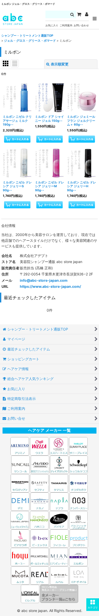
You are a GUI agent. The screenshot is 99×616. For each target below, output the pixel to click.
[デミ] (20, 501)
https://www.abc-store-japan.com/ (50, 286)
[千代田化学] (78, 483)
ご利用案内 (66, 25)
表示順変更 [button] (60, 64)
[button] (92, 604)
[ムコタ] (20, 575)
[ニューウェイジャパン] (19, 519)
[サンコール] (20, 464)
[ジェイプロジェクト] (59, 464)
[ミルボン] (78, 556)
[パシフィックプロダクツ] (78, 519)
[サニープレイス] (78, 446)
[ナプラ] (59, 501)
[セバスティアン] (49, 464)
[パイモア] (59, 519)
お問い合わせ (81, 25)
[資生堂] (40, 464)
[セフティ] (39, 483)
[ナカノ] (39, 501)
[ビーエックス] (39, 538)
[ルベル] (59, 575)
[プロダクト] (79, 538)
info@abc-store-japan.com (44, 280)
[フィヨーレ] (59, 538)
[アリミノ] (19, 446)
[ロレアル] (30, 593)
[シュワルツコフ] (78, 464)
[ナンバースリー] (79, 501)
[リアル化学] (39, 575)
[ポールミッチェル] (40, 556)
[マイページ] (86, 14)
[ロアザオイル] (79, 575)
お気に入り (51, 25)
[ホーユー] (20, 556)
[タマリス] (59, 483)
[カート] (79, 14)
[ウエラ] (39, 446)
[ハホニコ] (39, 519)
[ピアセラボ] (20, 538)
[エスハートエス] (59, 446)
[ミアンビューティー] (59, 556)
